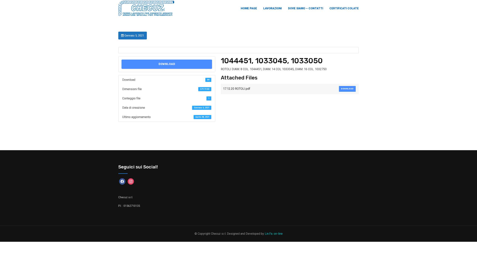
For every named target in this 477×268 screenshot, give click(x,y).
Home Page (249, 8)
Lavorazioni (272, 8)
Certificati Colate (344, 8)
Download (167, 64)
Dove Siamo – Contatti (305, 8)
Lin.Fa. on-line (274, 233)
